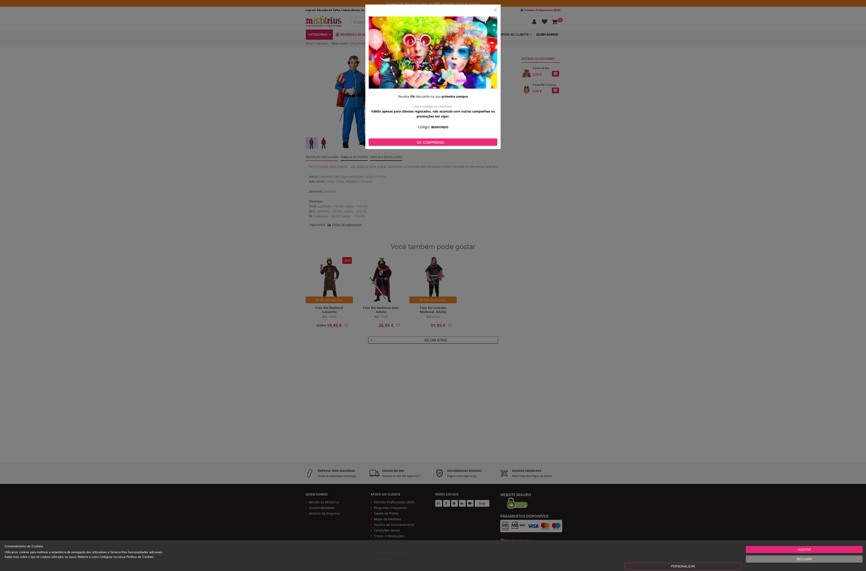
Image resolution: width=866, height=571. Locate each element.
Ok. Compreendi (430, 142)
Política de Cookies (140, 557)
